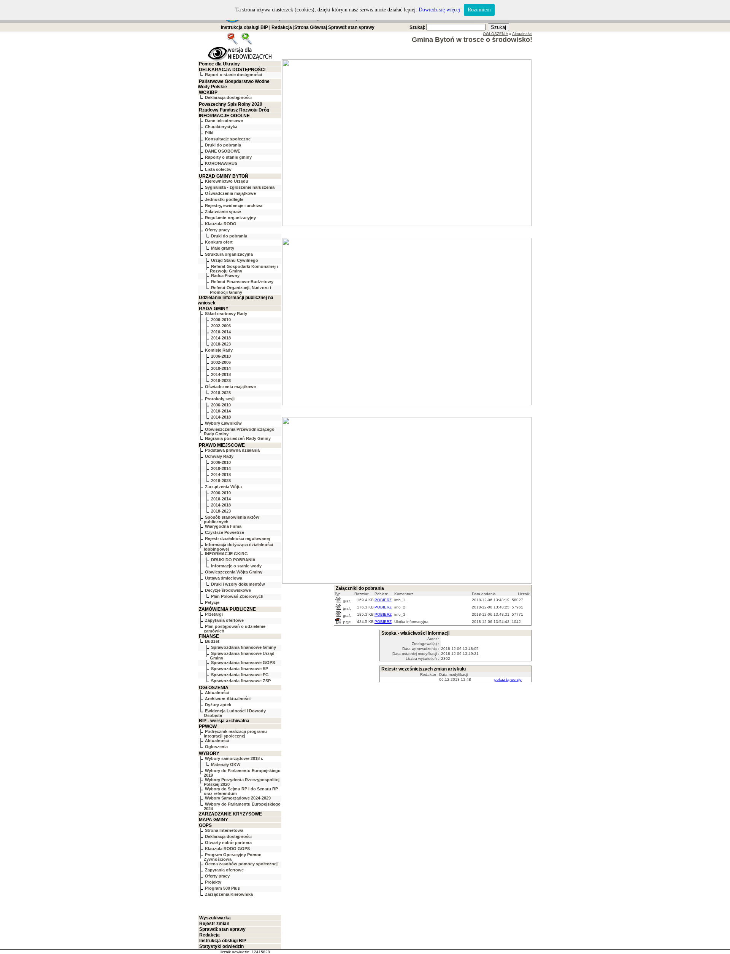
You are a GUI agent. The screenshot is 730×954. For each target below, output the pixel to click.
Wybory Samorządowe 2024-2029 (238, 798)
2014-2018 (221, 338)
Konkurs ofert (219, 242)
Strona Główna (310, 27)
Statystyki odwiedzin (221, 946)
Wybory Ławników (223, 423)
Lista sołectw (218, 169)
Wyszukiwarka (215, 918)
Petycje (212, 602)
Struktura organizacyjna (229, 254)
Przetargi (214, 614)
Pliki (209, 133)
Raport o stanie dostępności (233, 74)
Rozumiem (479, 10)
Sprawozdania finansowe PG (240, 674)
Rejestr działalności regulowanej (237, 538)
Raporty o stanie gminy (228, 157)
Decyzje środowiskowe (228, 590)
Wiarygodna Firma (223, 526)
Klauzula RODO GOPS (227, 848)
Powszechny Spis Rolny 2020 (230, 104)
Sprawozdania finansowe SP (239, 668)
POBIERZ (383, 600)
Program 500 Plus (222, 888)
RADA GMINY (214, 308)
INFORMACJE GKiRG (226, 553)
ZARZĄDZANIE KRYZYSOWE (230, 814)
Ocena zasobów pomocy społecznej (241, 864)
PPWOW (208, 726)
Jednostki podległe (224, 199)
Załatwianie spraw (223, 211)
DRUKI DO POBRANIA (233, 559)
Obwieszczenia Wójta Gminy (233, 572)
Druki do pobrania (223, 145)
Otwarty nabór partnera (228, 842)
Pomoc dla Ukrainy (219, 64)
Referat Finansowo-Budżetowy (242, 281)
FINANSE (209, 636)
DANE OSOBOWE (222, 151)
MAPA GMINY (213, 819)
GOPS (205, 825)
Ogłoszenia (216, 746)
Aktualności (217, 692)
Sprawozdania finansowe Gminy (243, 647)
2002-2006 (221, 325)
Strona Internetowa (224, 830)
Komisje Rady (219, 350)
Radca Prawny (225, 275)
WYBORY (209, 753)
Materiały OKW (225, 764)
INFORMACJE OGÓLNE (224, 115)
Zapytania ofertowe (224, 620)
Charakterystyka (221, 126)
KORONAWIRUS (221, 163)
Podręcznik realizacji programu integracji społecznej (235, 733)
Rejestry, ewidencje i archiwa (233, 205)
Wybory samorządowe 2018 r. (234, 758)
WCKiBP (208, 92)
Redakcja (281, 27)
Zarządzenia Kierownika (229, 894)
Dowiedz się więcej (439, 10)
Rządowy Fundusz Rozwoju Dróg (234, 110)
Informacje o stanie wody (236, 566)
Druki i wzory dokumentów (238, 584)
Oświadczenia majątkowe (230, 193)
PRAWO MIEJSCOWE (222, 445)
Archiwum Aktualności (228, 698)
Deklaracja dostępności (228, 97)
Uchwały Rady (219, 456)
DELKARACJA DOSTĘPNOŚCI (232, 69)
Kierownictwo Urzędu (226, 181)
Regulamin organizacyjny (230, 217)
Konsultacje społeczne (228, 139)
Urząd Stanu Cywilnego (234, 260)
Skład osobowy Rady (226, 313)
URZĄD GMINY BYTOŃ (223, 176)
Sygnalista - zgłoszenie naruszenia (240, 187)
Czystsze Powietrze (224, 532)
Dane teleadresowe (224, 120)
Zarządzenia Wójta (223, 486)
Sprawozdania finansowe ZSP (241, 680)
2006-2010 (221, 319)
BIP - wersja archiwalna (224, 720)
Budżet (212, 641)
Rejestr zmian (214, 923)
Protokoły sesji (220, 399)
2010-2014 (221, 332)
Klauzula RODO (220, 223)
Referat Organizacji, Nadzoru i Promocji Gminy (240, 290)
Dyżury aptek (218, 704)
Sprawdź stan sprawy (351, 27)
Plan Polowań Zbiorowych (237, 596)
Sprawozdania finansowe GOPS (243, 662)
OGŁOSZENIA (214, 687)
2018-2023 (221, 344)
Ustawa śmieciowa (223, 578)
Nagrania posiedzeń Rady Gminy (238, 438)
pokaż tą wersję (508, 679)
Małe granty (222, 248)
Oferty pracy (217, 230)
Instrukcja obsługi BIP (244, 27)
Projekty (213, 882)
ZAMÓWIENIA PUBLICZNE (227, 609)
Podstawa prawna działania (232, 450)
